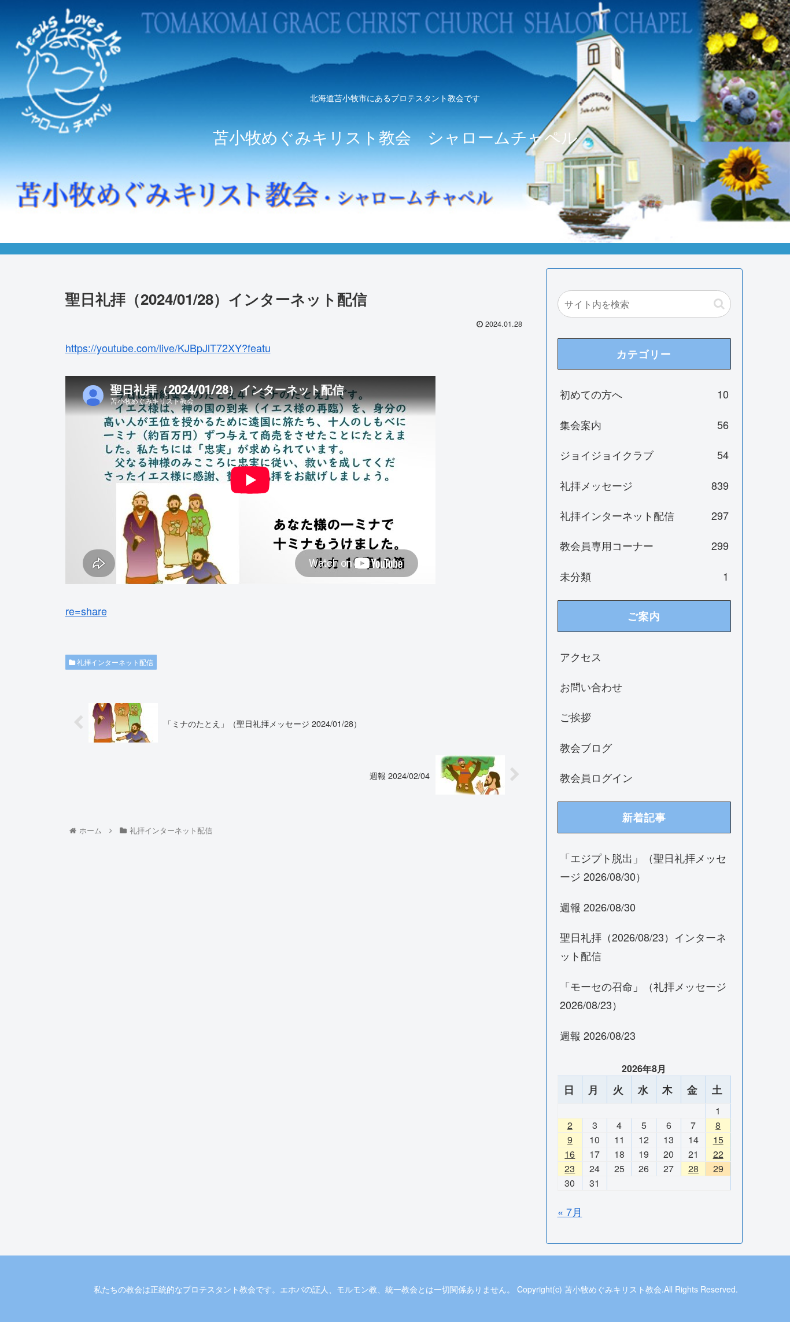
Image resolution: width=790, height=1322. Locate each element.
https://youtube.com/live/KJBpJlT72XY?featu (168, 347)
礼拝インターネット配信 (114, 662)
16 (569, 1154)
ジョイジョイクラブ (644, 454)
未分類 (644, 576)
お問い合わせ (591, 686)
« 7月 (570, 1211)
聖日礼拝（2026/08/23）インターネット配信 (643, 946)
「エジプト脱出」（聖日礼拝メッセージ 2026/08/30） (643, 867)
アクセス (580, 656)
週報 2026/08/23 (598, 1035)
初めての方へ (644, 393)
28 (693, 1168)
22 (718, 1154)
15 (718, 1139)
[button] (719, 304)
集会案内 (644, 424)
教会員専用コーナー (644, 545)
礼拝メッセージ (644, 485)
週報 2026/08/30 (598, 906)
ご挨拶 (575, 716)
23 (569, 1168)
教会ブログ (586, 747)
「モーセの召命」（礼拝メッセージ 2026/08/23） (643, 995)
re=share (86, 610)
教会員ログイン (596, 777)
